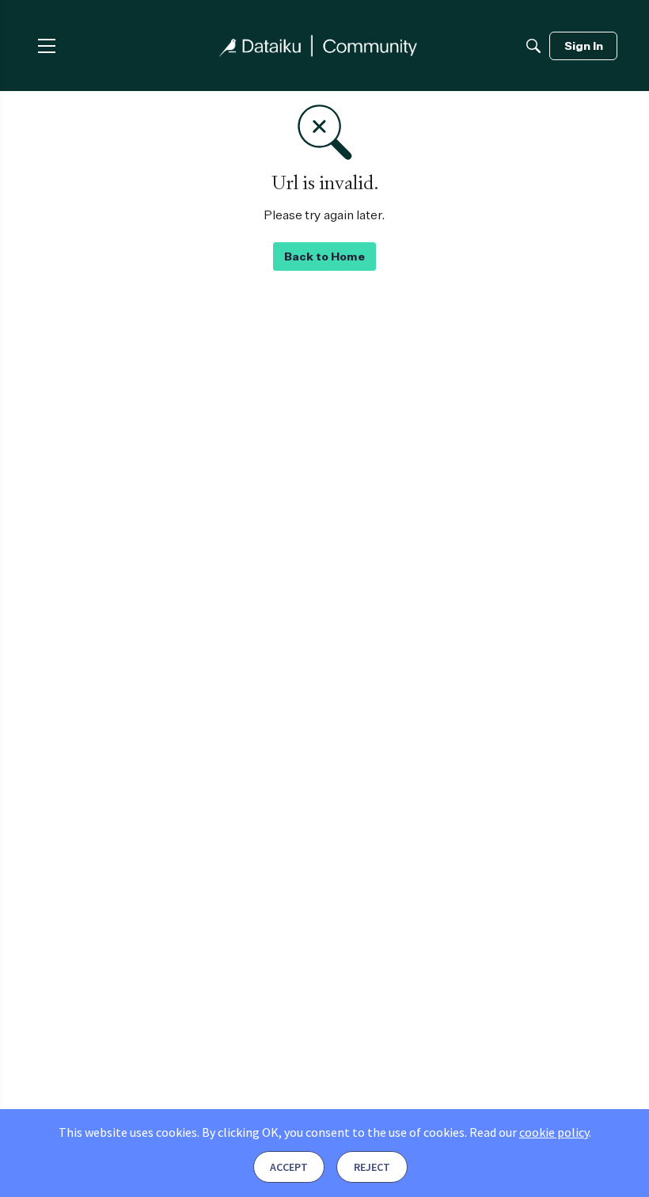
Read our (529, 1132)
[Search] (533, 46)
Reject (372, 1167)
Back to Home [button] (324, 256)
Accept (289, 1167)
